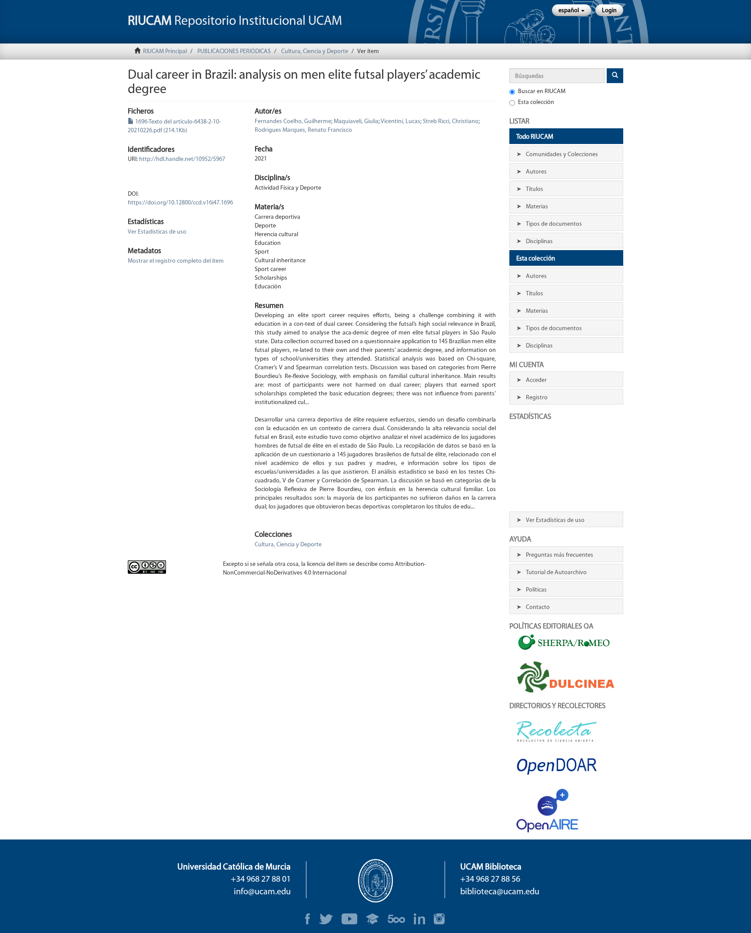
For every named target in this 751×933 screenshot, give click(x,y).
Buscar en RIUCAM (541, 91)
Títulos (534, 189)
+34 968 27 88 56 (490, 879)
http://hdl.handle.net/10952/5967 (182, 159)
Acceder (536, 380)
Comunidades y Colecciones (562, 154)
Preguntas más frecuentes (559, 555)
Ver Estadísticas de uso (157, 232)
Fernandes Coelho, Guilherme (293, 121)
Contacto (538, 607)
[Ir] (615, 75)
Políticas (536, 590)
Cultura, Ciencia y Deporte (314, 51)
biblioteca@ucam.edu (499, 892)
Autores (536, 172)
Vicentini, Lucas (400, 121)
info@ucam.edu (262, 892)
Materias (537, 207)
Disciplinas (539, 241)
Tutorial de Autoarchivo (556, 572)
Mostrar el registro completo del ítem (176, 261)
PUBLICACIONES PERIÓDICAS (234, 51)
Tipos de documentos (554, 224)
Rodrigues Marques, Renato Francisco (303, 130)
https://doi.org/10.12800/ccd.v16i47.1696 (180, 203)
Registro (537, 398)
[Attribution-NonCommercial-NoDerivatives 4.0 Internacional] (169, 567)
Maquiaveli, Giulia (356, 121)
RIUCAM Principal (165, 51)
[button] (571, 10)
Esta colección (536, 102)
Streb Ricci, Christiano (451, 121)
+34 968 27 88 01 (261, 879)
